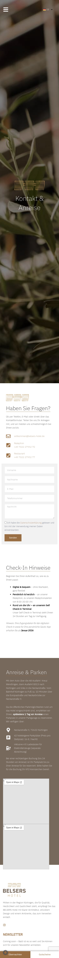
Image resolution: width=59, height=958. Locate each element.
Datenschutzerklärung (31, 522)
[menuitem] (48, 9)
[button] (5, 952)
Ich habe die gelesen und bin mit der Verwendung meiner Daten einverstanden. (29, 526)
